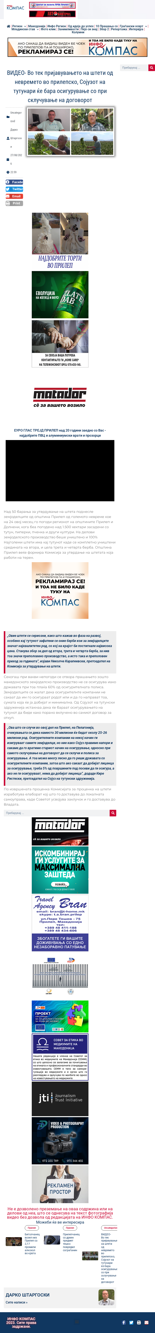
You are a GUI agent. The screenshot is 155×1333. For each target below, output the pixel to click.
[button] (14, 182)
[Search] (113, 813)
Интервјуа (136, 29)
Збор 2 (104, 29)
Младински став (23, 29)
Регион (17, 26)
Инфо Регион (56, 26)
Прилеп (42, 1228)
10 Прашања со (107, 26)
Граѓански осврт (131, 26)
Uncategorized (83, 1228)
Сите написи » (17, 1302)
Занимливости (68, 29)
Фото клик (48, 29)
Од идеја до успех (81, 26)
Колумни (78, 32)
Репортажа (119, 29)
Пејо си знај (89, 29)
